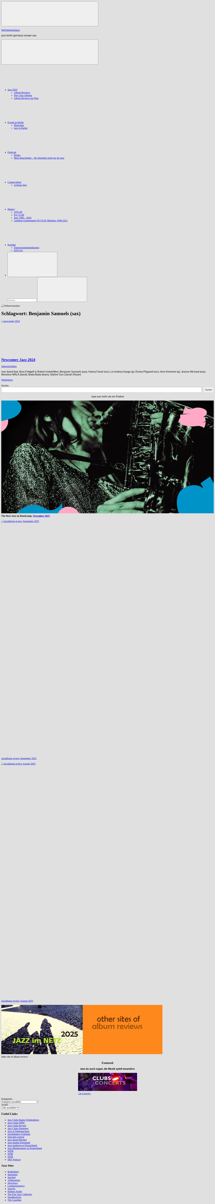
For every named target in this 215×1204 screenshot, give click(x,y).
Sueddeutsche (14, 1197)
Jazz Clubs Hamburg (18, 1128)
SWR (10, 1156)
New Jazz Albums (23, 95)
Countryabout (14, 182)
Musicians (19, 125)
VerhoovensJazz (10, 30)
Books (17, 155)
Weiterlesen (7, 380)
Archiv (4, 1104)
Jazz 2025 (12, 89)
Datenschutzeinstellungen (26, 247)
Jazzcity (11, 1188)
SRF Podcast (14, 1159)
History (11, 209)
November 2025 (41, 516)
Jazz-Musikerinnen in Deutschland (25, 1148)
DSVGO (18, 250)
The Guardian (14, 1200)
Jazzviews (13, 1183)
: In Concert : (84, 1093)
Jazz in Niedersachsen (18, 1131)
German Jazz (20, 185)
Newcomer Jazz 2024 (18, 360)
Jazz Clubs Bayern (17, 1125)
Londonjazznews (16, 1185)
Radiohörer (13, 1171)
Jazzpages (12, 1174)
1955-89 (18, 212)
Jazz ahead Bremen (17, 1139)
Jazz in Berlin (20, 128)
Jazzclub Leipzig (16, 1137)
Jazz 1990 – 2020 (22, 217)
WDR (11, 1151)
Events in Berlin (16, 122)
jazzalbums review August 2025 (17, 1001)
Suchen (5, 385)
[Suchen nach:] (22, 300)
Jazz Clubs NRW (16, 1122)
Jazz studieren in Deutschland (22, 1145)
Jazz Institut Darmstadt (19, 1142)
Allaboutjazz (14, 1180)
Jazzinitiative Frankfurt (19, 1134)
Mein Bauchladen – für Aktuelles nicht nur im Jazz (39, 158)
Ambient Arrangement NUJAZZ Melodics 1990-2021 (41, 220)
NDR (10, 1154)
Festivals (12, 152)
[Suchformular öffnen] (32, 264)
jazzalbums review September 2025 (19, 758)
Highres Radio (15, 1191)
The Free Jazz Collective (20, 1194)
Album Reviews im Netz (26, 98)
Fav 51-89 (19, 215)
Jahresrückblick (9, 366)
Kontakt (12, 244)
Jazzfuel (12, 1177)
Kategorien (6, 1099)
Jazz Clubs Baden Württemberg (23, 1120)
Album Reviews (22, 92)
